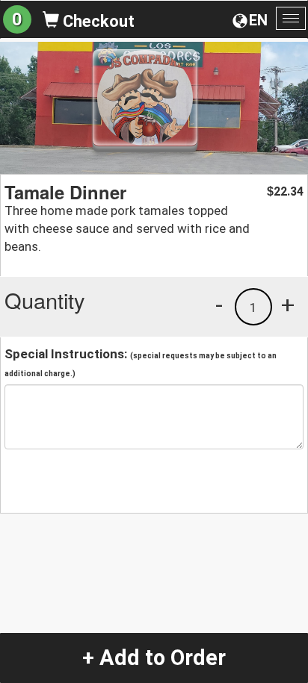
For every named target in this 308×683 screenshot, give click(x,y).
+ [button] (288, 304)
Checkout (97, 21)
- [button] (219, 304)
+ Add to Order (154, 657)
